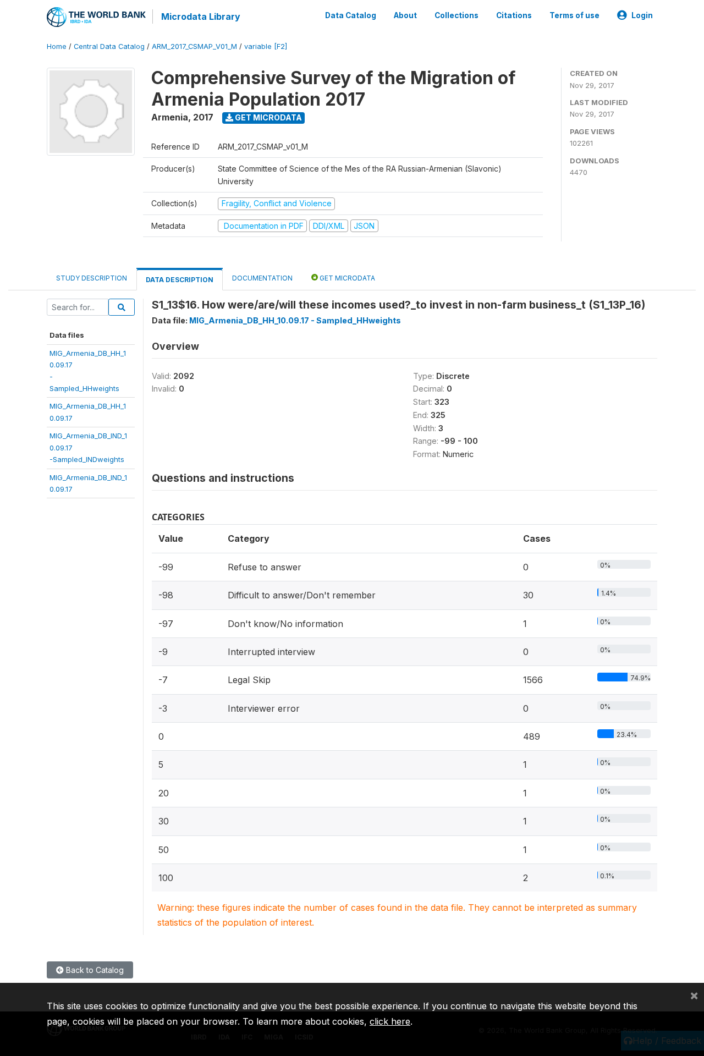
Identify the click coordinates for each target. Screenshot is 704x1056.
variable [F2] (265, 46)
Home (57, 46)
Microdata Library (200, 16)
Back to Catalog (94, 970)
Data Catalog (350, 15)
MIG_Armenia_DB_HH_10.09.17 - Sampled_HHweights (295, 320)
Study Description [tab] (91, 278)
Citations (514, 15)
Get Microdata (267, 117)
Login (642, 15)
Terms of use (574, 15)
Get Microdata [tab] (346, 278)
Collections (457, 15)
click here (390, 1021)
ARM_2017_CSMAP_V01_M (194, 46)
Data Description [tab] (179, 280)
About (405, 15)
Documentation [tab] (262, 278)
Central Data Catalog (109, 46)
